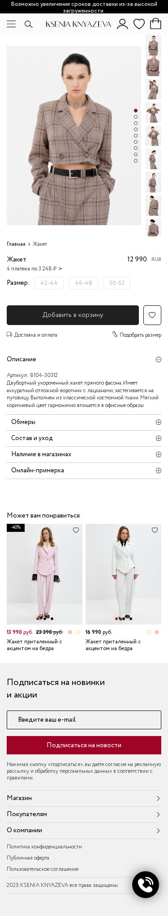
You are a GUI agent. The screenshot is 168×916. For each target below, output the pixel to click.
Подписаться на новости (84, 745)
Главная (16, 244)
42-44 (49, 283)
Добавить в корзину (73, 315)
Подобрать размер (140, 335)
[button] (136, 110)
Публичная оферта (28, 858)
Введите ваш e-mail (47, 720)
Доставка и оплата (35, 335)
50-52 (117, 283)
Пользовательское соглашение (42, 869)
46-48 (83, 283)
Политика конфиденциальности (44, 847)
